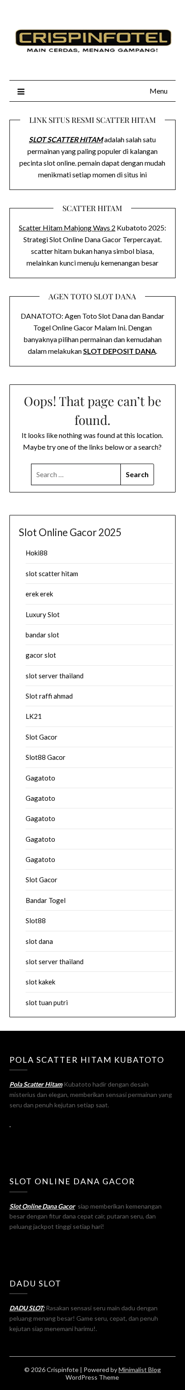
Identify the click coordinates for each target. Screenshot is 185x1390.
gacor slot (41, 655)
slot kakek (40, 982)
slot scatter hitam (52, 573)
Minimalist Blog (140, 1369)
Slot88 (36, 920)
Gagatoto (40, 778)
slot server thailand (55, 676)
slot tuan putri (47, 1002)
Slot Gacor (41, 737)
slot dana (39, 941)
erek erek (39, 594)
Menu (158, 90)
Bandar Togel (46, 900)
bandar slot (42, 635)
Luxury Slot (43, 614)
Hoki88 (37, 553)
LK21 (34, 716)
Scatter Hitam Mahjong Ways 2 (67, 227)
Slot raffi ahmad (49, 696)
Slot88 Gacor (46, 757)
